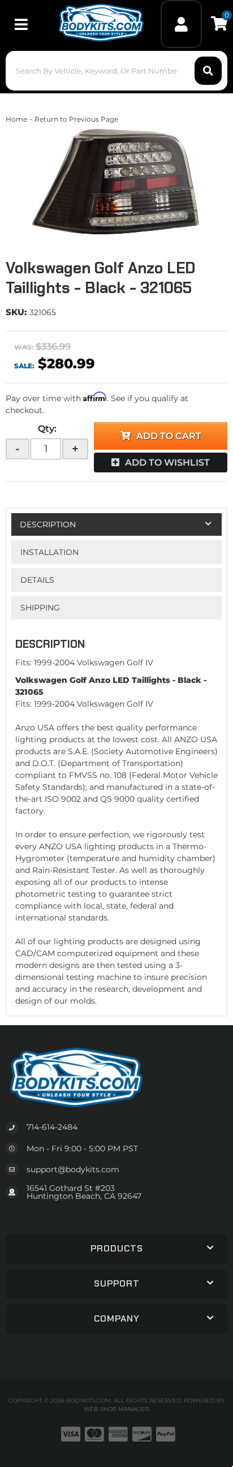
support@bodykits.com (73, 1169)
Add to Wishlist (167, 462)
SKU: (16, 312)
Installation (49, 552)
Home (16, 119)
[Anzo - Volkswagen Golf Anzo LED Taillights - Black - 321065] (116, 181)
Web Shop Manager (116, 1409)
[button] (116, 71)
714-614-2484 (52, 1127)
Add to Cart (168, 436)
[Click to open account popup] (181, 24)
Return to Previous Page (76, 119)
